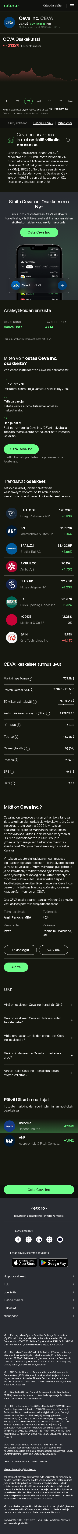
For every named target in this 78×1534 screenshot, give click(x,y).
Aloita (16, 967)
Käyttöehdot (30, 1469)
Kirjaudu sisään (53, 5)
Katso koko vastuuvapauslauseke (39, 1454)
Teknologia (20, 950)
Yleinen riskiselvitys (13, 1469)
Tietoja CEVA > (43, 123)
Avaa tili (6, 109)
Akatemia (10, 461)
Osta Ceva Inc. (39, 232)
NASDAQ (54, 950)
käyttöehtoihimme (12, 1454)
